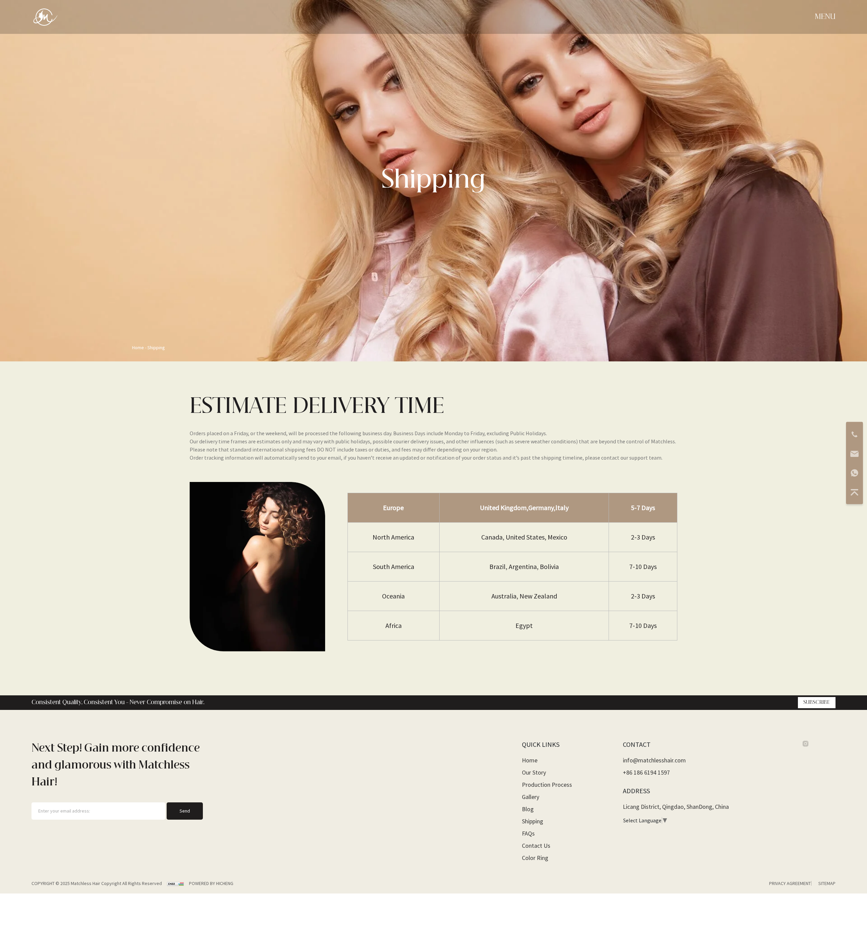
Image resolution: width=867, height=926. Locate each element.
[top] (854, 492)
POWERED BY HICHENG (211, 883)
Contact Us (536, 845)
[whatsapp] (854, 473)
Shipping (156, 347)
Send (184, 811)
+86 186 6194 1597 (646, 772)
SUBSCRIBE (816, 702)
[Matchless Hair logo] (45, 16)
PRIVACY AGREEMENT (790, 883)
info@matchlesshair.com (654, 760)
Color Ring (535, 858)
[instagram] (805, 744)
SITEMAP (827, 883)
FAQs (528, 833)
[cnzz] (176, 883)
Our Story (534, 772)
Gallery (530, 797)
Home (138, 347)
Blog (528, 809)
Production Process (547, 784)
